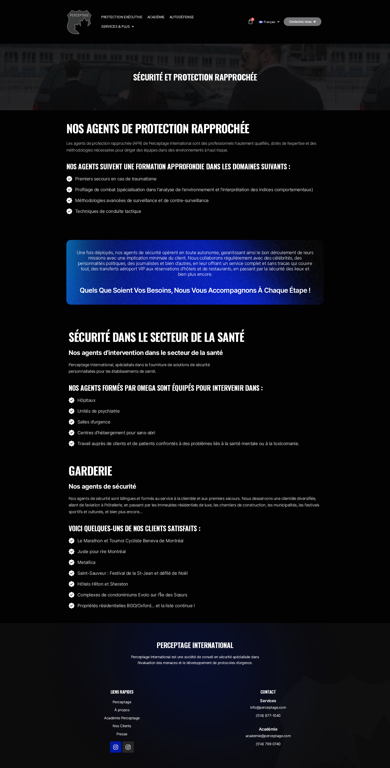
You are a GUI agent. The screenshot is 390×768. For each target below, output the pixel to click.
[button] (117, 26)
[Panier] (250, 21)
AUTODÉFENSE (181, 17)
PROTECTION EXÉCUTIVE (121, 17)
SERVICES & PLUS (115, 26)
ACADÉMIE (156, 17)
